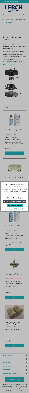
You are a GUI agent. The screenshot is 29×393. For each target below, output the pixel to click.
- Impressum (8, 209)
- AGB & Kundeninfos (18, 209)
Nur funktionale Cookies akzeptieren (14, 201)
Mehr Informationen (17, 193)
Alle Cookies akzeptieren (15, 205)
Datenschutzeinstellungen (14, 198)
